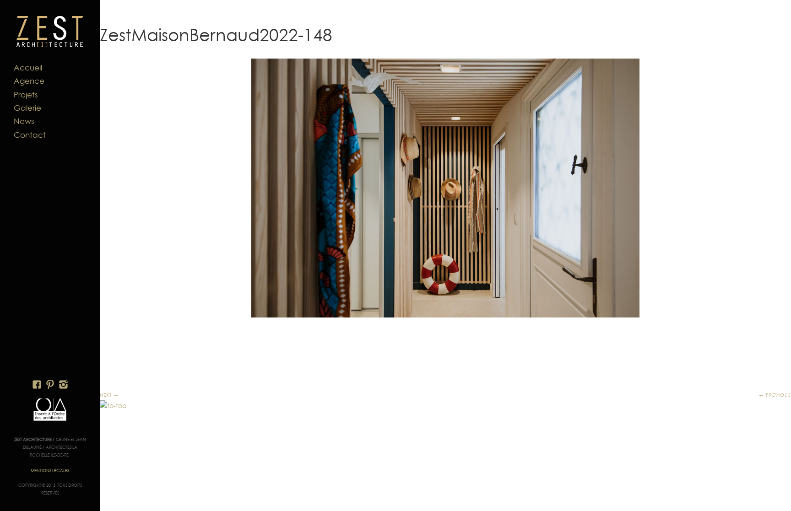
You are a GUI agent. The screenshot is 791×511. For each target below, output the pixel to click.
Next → (109, 395)
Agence (29, 81)
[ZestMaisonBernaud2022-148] (445, 188)
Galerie (27, 108)
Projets (26, 94)
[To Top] (113, 405)
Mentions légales (50, 470)
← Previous (775, 395)
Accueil (28, 67)
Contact (30, 135)
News (24, 121)
